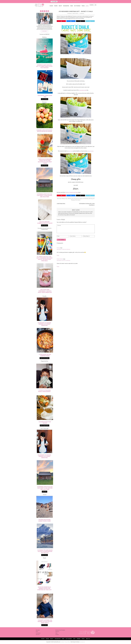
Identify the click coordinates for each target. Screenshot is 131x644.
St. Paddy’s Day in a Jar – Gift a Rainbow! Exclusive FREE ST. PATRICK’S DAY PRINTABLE (44, 258)
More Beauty (44, 225)
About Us (57, 631)
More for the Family (44, 358)
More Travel (44, 555)
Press (37, 631)
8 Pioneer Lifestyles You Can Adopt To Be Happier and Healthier (44, 195)
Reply (58, 255)
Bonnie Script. (91, 151)
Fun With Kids (85, 198)
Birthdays (63, 198)
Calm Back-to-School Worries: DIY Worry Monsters (44, 324)
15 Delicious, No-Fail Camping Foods (45, 355)
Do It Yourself (74, 198)
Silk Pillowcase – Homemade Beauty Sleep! (45, 222)
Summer (78, 200)
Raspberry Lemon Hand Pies (45, 96)
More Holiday (44, 99)
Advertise (38, 634)
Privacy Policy (67, 641)
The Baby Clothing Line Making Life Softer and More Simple (45, 621)
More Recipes (44, 165)
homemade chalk (82, 90)
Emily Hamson (60, 259)
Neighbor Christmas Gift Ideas (71, 192)
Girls (76, 200)
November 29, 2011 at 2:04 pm (63, 260)
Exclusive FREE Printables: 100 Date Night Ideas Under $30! (45, 291)
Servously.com (82, 641)
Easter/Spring (79, 198)
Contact (62, 641)
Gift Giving (91, 198)
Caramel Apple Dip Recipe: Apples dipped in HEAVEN (44, 130)
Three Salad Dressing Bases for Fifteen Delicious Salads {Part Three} (45, 161)
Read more (44, 31)
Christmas (69, 198)
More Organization (45, 425)
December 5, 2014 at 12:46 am (63, 249)
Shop (56, 633)
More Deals (44, 625)
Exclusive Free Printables (60, 630)
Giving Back (38, 633)
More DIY (44, 491)
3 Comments (82, 13)
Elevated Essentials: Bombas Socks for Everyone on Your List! (44, 588)
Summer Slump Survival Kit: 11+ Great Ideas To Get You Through (44, 66)
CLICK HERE (54, 1)
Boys (66, 198)
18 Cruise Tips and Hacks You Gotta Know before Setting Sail (45, 551)
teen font (70, 151)
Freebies (57, 634)
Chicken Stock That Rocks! (45, 422)
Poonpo (58, 247)
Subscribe (38, 630)
